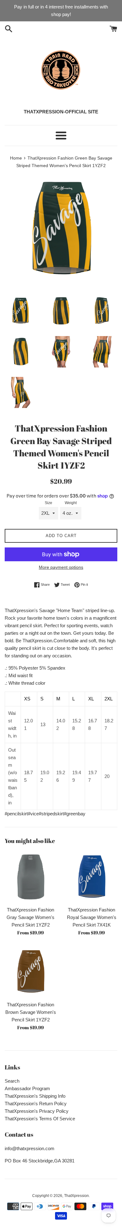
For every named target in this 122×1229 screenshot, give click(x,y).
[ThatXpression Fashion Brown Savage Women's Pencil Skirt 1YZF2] (30, 972)
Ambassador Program (27, 1088)
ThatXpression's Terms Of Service (40, 1118)
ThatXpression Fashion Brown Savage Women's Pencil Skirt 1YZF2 (30, 1012)
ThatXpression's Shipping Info (35, 1096)
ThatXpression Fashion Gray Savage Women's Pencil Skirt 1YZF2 (30, 917)
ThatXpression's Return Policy (36, 1103)
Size (48, 503)
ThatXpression (76, 1196)
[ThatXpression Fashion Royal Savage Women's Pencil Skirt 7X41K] (91, 877)
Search (12, 1081)
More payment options (61, 567)
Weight (71, 503)
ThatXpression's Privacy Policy (37, 1111)
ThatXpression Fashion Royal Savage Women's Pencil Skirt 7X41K (91, 917)
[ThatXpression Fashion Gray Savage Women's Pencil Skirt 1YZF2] (30, 877)
